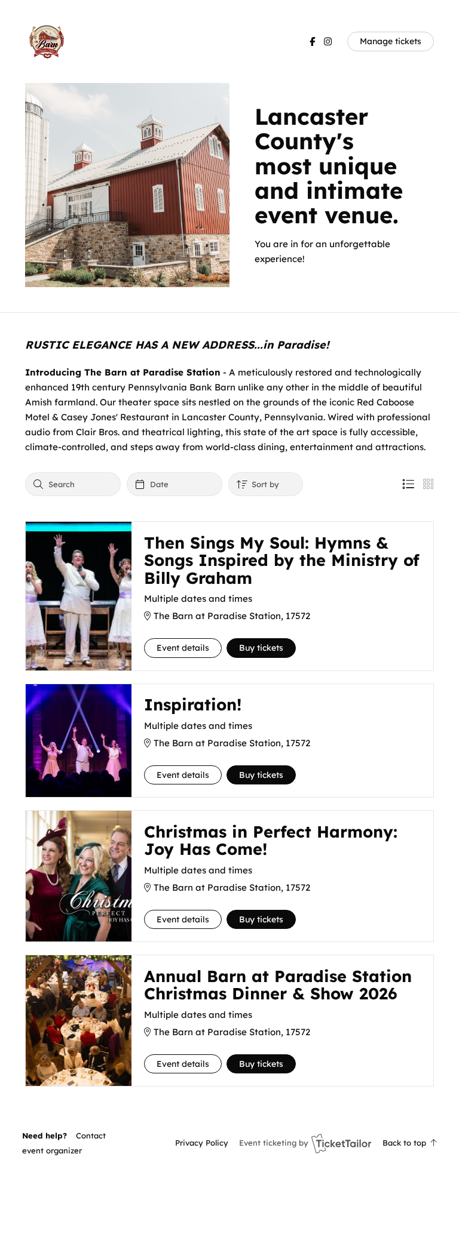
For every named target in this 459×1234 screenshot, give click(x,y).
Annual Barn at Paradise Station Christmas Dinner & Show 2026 (278, 985)
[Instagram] (328, 41)
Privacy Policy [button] (201, 1142)
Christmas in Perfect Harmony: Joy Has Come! (270, 840)
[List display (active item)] (408, 484)
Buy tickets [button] (261, 647)
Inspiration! (192, 704)
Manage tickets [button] (390, 41)
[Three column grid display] (428, 484)
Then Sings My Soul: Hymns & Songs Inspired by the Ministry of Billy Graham (282, 560)
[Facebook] (312, 41)
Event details (183, 647)
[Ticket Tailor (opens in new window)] (341, 1143)
